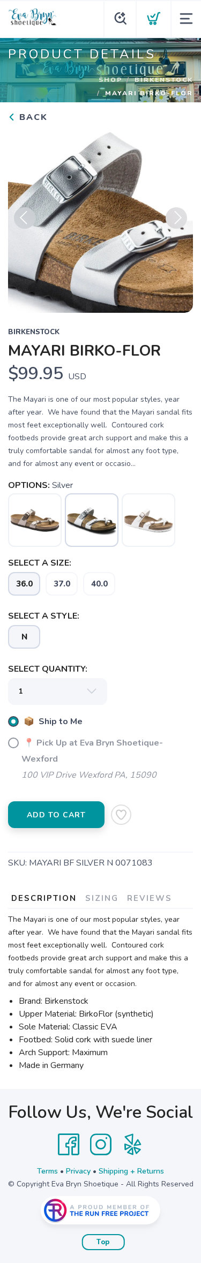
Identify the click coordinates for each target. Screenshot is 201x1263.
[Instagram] (101, 1145)
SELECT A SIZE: (39, 563)
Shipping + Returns (131, 1171)
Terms (47, 1171)
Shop (110, 80)
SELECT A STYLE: (43, 616)
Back (32, 117)
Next (176, 218)
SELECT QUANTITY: (47, 669)
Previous (24, 218)
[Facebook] (69, 1145)
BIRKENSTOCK (164, 80)
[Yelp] (133, 1145)
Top (103, 1242)
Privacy (78, 1171)
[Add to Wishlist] (121, 815)
